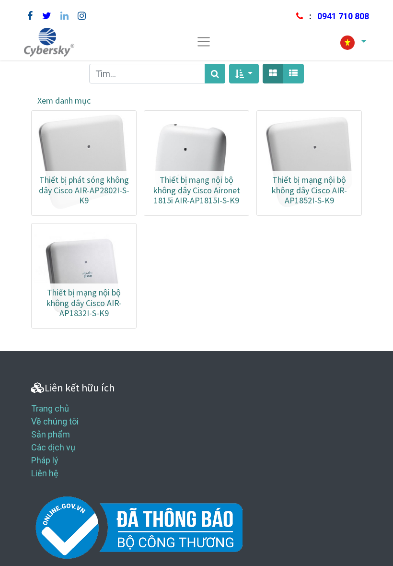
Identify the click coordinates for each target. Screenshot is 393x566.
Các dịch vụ (53, 447)
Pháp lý (44, 460)
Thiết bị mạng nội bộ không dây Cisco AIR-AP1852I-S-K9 (309, 190)
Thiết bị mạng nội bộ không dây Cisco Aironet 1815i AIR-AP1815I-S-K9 (196, 190)
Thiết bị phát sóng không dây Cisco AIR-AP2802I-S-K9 (84, 190)
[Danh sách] (293, 73)
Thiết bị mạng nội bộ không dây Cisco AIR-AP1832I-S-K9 (84, 302)
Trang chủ (50, 408)
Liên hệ (44, 473)
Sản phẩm (50, 434)
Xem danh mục (64, 100)
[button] (244, 73)
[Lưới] (273, 73)
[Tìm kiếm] (215, 73)
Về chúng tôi (55, 421)
